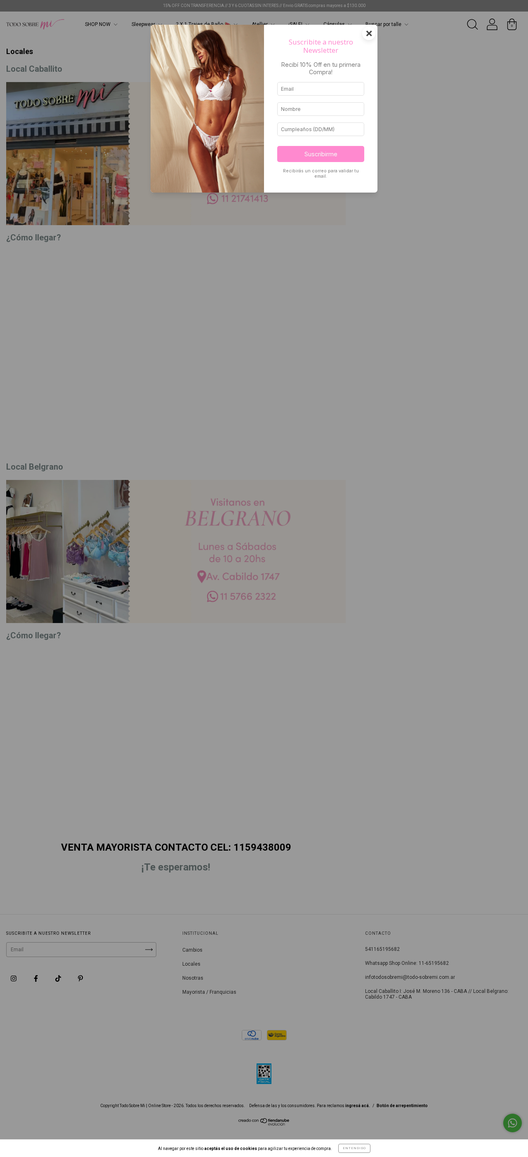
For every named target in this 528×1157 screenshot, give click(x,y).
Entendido (354, 1148)
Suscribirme (320, 154)
